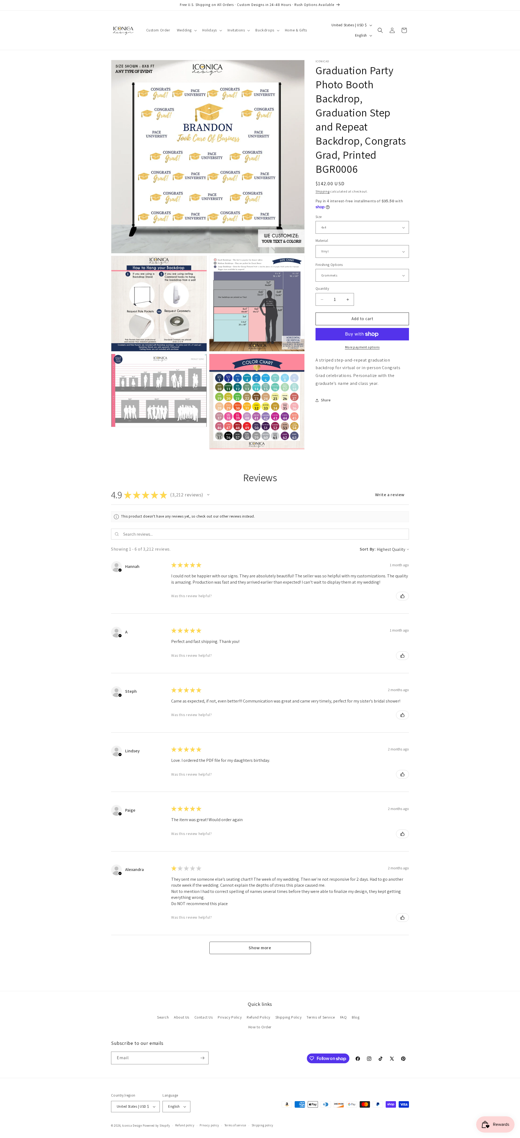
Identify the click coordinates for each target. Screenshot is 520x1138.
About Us (181, 1017)
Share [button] (326, 400)
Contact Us (203, 1017)
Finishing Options (329, 264)
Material (322, 241)
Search (163, 1017)
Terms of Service (321, 1017)
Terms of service (235, 1125)
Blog (355, 1017)
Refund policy (184, 1125)
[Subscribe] (202, 1058)
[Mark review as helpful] (402, 596)
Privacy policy (209, 1125)
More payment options (362, 347)
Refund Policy (258, 1017)
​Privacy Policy (230, 1017)
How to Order (260, 1027)
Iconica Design (132, 1125)
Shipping (323, 191)
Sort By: (368, 549)
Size (319, 216)
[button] (186, 30)
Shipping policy (263, 1125)
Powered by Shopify (156, 1125)
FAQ (343, 1017)
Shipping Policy (288, 1017)
